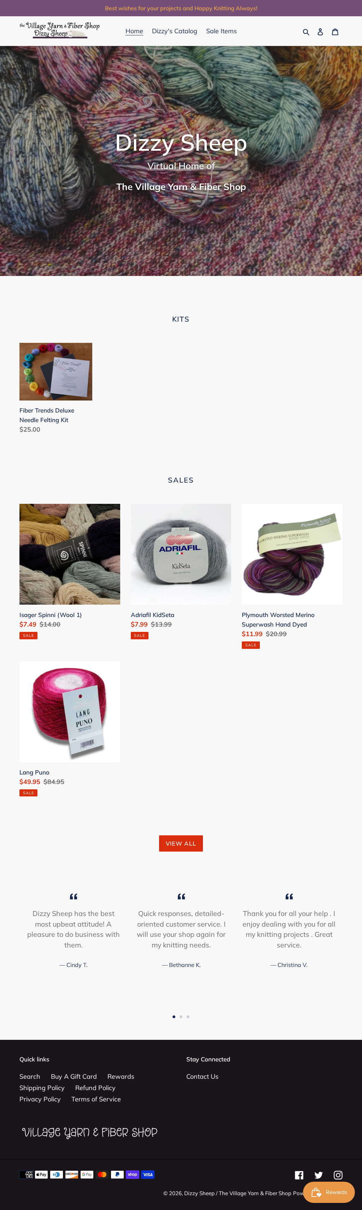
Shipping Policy (42, 1088)
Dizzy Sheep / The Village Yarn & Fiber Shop (237, 1193)
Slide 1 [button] (173, 1016)
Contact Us (202, 1076)
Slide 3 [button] (188, 1016)
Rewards (120, 1076)
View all (181, 843)
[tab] (173, 1016)
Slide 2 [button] (181, 1016)
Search (29, 1076)
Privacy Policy (40, 1099)
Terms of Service (96, 1099)
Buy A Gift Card (74, 1076)
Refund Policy (95, 1088)
